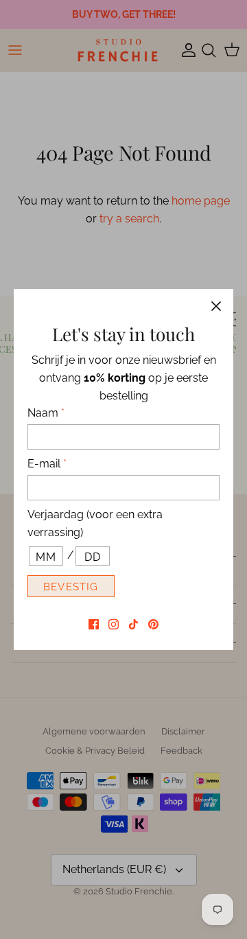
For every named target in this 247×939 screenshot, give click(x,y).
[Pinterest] (153, 624)
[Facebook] (94, 624)
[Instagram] (113, 624)
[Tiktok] (133, 624)
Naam (45, 412)
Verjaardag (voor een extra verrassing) (95, 523)
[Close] (216, 306)
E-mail (47, 463)
